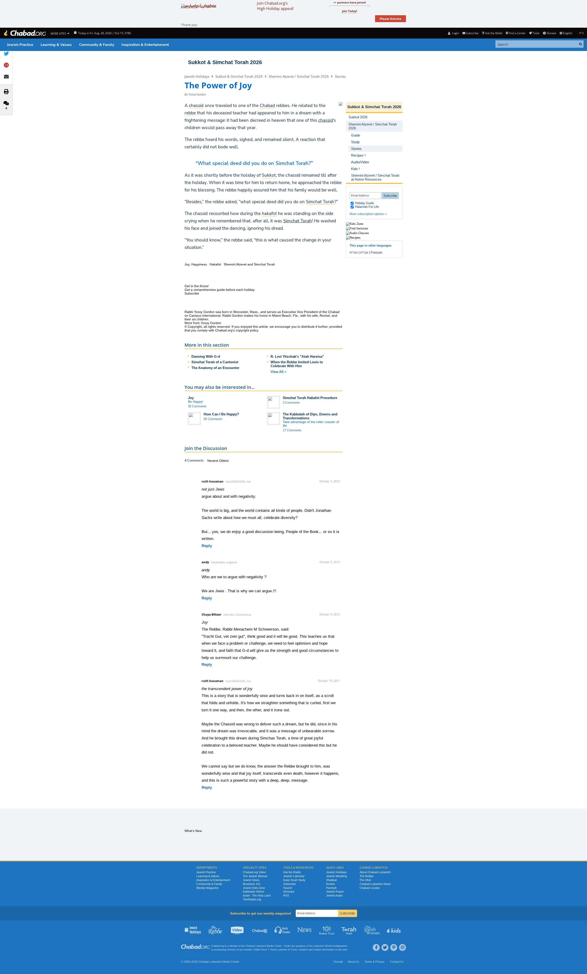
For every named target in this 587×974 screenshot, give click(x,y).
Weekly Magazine (207, 888)
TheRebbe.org (252, 899)
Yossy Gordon (197, 94)
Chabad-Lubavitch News (375, 884)
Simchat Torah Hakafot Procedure (310, 398)
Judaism (303, 949)
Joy (191, 398)
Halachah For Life (366, 207)
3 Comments (291, 402)
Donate (551, 33)
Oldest (224, 460)
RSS (286, 895)
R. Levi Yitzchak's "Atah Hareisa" (297, 356)
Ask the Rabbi (493, 33)
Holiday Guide (364, 203)
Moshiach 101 (252, 884)
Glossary (288, 891)
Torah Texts (349, 929)
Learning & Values (56, 44)
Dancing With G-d (205, 356)
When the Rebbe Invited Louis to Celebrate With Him (297, 364)
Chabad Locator (370, 888)
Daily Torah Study (294, 880)
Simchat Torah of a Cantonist (214, 362)
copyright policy (247, 330)
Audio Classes (282, 929)
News (304, 929)
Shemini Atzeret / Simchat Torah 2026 (299, 76)
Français (376, 252)
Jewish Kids (394, 929)
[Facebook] (376, 947)
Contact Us (397, 961)
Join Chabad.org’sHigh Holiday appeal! (275, 5)
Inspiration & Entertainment (145, 44)
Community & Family (96, 44)
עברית (364, 252)
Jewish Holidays (197, 76)
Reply (207, 546)
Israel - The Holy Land (257, 895)
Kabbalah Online (253, 891)
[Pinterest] (393, 947)
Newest (213, 460)
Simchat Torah (297, 221)
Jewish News (251, 880)
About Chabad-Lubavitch (375, 872)
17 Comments (292, 430)
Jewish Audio (334, 895)
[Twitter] (384, 947)
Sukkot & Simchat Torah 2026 (225, 62)
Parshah (331, 888)
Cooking (327, 929)
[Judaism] (24, 33)
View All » (278, 372)
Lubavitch (260, 945)
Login (455, 33)
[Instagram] (402, 947)
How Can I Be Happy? (221, 414)
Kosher (330, 884)
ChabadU (260, 929)
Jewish (317, 949)
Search (287, 888)
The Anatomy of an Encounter (215, 368)
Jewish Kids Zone (254, 888)
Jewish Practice (20, 44)
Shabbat (331, 880)
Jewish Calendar (293, 876)
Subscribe (289, 884)
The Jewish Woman (255, 876)
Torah (294, 949)
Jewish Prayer (335, 891)
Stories (340, 76)
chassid (325, 120)
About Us (353, 961)
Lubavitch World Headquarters (330, 945)
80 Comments (213, 419)
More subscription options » (368, 214)
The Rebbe (367, 876)
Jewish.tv (237, 929)
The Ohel (365, 880)
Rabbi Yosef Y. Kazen (265, 949)
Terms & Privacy (374, 961)
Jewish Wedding (336, 876)
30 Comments (197, 406)
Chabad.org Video (254, 872)
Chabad (249, 945)
